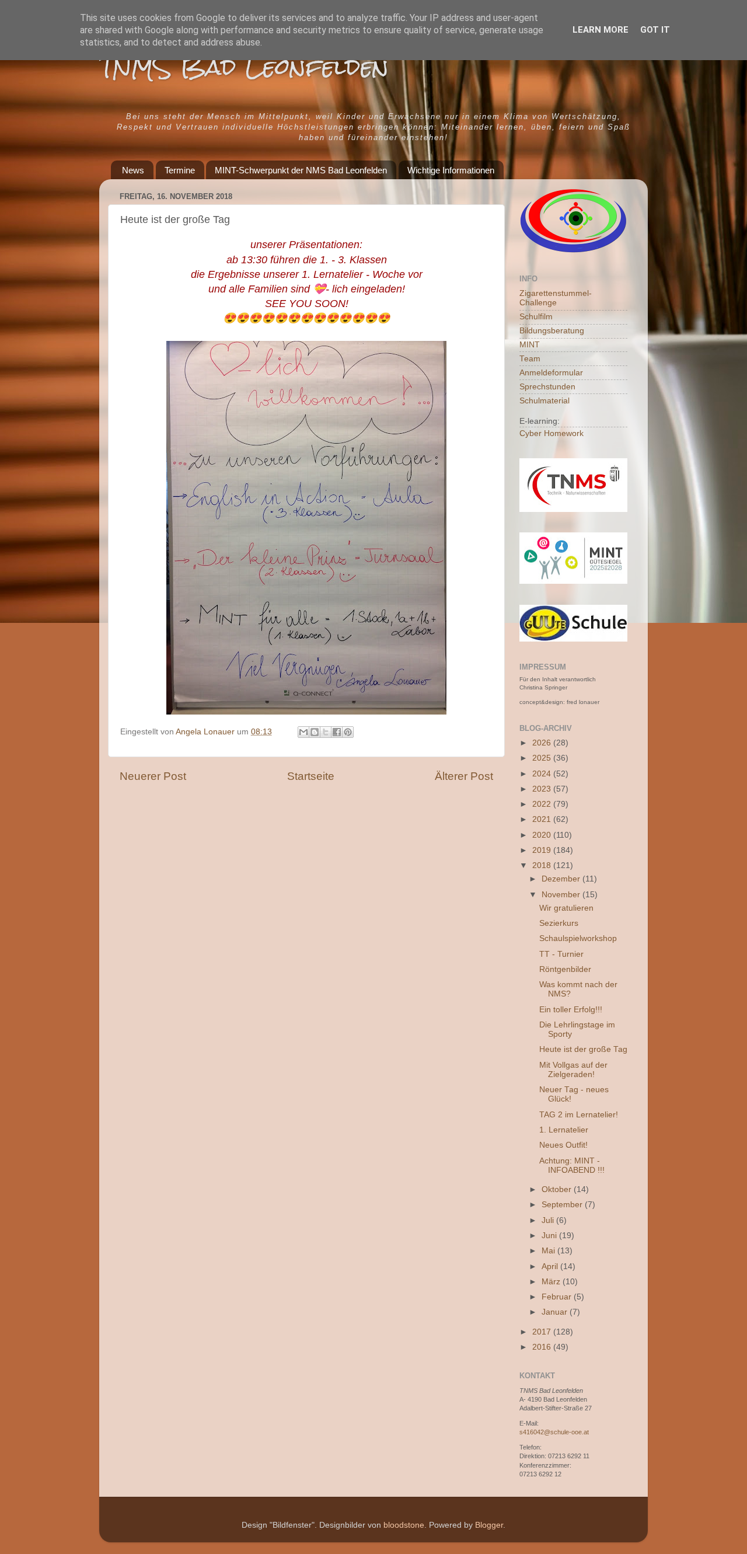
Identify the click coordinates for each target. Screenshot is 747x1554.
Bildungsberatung (551, 330)
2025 (542, 758)
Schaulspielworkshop (578, 938)
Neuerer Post (153, 776)
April (551, 1266)
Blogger (489, 1525)
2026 (542, 742)
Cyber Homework (551, 433)
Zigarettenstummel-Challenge (555, 298)
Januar (556, 1312)
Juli (549, 1220)
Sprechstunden (547, 386)
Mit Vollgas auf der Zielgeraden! (573, 1070)
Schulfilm (536, 316)
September (563, 1204)
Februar (558, 1296)
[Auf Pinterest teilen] (348, 732)
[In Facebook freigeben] (337, 732)
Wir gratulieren (566, 908)
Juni (550, 1235)
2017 (542, 1331)
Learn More (601, 30)
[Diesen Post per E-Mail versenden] (303, 732)
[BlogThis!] (314, 732)
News (133, 170)
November (562, 894)
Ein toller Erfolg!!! (570, 1009)
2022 (542, 804)
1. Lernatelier (563, 1130)
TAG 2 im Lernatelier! (578, 1114)
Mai (549, 1250)
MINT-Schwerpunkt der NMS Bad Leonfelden (301, 170)
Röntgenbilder (565, 969)
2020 (542, 835)
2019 (542, 850)
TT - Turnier (561, 954)
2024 (542, 773)
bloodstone (403, 1525)
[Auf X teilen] (325, 732)
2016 (542, 1347)
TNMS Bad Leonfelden (244, 67)
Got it (655, 30)
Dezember (562, 878)
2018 (542, 865)
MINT (529, 344)
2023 (542, 789)
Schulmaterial (544, 400)
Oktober (558, 1189)
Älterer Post (464, 776)
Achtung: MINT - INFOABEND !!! (572, 1165)
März (552, 1281)
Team (529, 358)
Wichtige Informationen (450, 170)
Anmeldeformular (551, 372)
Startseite (310, 776)
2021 (542, 819)
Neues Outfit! (563, 1145)
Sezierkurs (558, 923)
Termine (180, 170)
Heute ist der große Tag (583, 1049)
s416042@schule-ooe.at (554, 1431)
